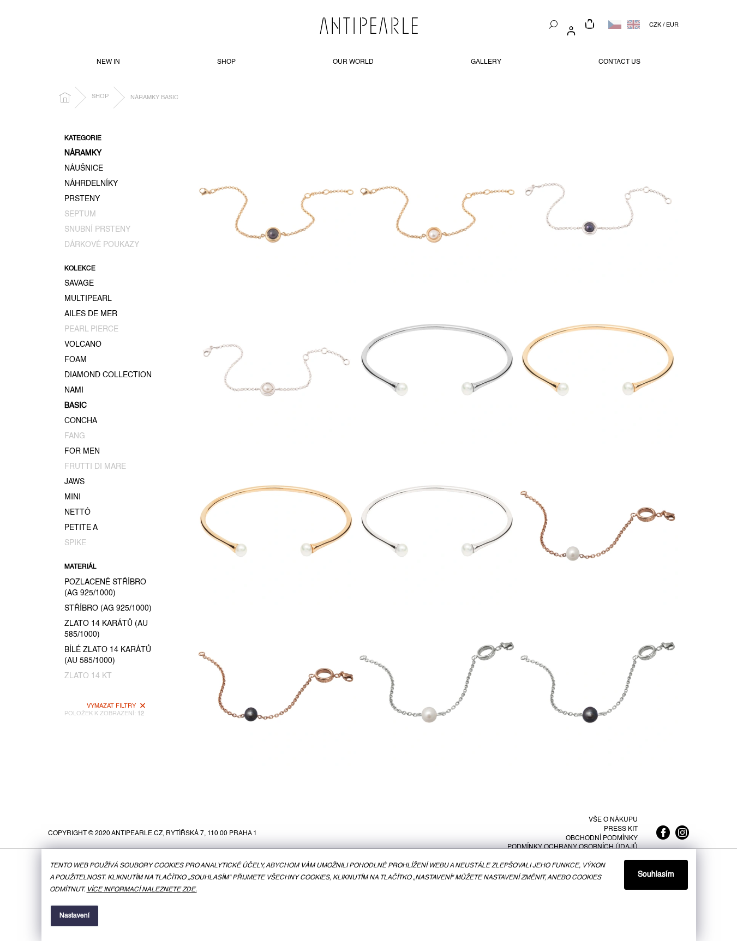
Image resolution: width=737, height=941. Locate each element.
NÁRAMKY (82, 153)
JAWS (74, 482)
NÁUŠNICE (83, 168)
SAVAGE (79, 283)
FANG (74, 436)
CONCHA (80, 421)
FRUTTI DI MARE (95, 466)
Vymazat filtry (111, 706)
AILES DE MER (90, 314)
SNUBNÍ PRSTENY (97, 229)
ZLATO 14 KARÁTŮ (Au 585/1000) (106, 629)
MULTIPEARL (88, 299)
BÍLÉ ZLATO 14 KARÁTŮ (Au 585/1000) (107, 655)
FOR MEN (82, 451)
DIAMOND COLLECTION (108, 375)
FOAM (75, 360)
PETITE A (81, 528)
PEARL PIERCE (91, 329)
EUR (672, 25)
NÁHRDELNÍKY (91, 184)
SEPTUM (80, 214)
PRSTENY (82, 199)
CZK (655, 25)
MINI (72, 497)
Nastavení (74, 916)
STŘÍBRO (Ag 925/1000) (108, 608)
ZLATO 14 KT (88, 676)
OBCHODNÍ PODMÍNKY (602, 838)
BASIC (75, 405)
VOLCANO (82, 344)
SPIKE (75, 543)
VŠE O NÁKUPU (613, 820)
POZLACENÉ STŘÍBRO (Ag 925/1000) (105, 587)
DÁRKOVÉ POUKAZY (101, 245)
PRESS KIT (621, 829)
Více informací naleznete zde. (142, 889)
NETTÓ (77, 512)
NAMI (73, 390)
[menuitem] (108, 62)
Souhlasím (656, 874)
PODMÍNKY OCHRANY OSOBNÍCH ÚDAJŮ (572, 847)
